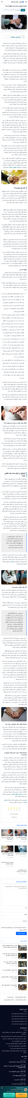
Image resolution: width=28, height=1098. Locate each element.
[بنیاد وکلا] (21, 2)
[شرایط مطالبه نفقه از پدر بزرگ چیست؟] (21, 832)
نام (26, 908)
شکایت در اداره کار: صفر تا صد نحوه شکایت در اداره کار (10, 962)
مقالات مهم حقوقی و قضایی (21, 1000)
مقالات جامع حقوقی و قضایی (20, 997)
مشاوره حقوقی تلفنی (17, 794)
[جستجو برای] (26, 2)
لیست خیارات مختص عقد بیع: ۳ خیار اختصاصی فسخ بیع (9, 954)
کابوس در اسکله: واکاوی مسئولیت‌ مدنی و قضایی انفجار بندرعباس (9, 946)
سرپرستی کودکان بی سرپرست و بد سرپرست (21, 870)
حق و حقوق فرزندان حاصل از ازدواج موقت (7, 838)
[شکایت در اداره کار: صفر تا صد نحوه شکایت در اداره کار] (22, 964)
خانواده (23, 10)
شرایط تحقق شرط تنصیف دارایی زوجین (7, 854)
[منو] (2, 2)
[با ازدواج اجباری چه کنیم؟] (21, 848)
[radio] (19, 809)
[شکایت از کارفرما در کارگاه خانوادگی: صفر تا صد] (22, 979)
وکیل (12, 562)
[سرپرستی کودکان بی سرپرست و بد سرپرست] (21, 865)
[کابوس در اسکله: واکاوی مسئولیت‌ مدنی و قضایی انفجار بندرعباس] (22, 948)
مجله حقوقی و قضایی (22, 13)
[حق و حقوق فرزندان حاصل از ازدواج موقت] (7, 832)
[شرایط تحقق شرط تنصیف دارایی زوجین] (7, 848)
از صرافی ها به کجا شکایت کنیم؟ (18, 1014)
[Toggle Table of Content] (22, 36)
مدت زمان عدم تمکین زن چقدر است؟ (18, 1048)
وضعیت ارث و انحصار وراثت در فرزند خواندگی (7, 863)
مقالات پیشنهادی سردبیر (8, 1000)
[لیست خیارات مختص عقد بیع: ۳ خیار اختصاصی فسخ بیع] (22, 956)
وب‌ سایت (25, 921)
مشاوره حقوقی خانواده (15, 167)
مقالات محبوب (10, 997)
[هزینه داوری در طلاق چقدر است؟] (22, 972)
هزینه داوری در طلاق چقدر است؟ (9, 970)
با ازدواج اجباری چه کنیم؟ (21, 854)
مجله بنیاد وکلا (15, 2)
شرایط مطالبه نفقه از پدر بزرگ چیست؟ (21, 838)
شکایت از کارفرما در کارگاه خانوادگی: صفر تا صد (9, 977)
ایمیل (25, 914)
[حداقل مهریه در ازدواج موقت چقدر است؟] (22, 987)
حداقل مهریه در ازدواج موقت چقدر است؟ (9, 986)
